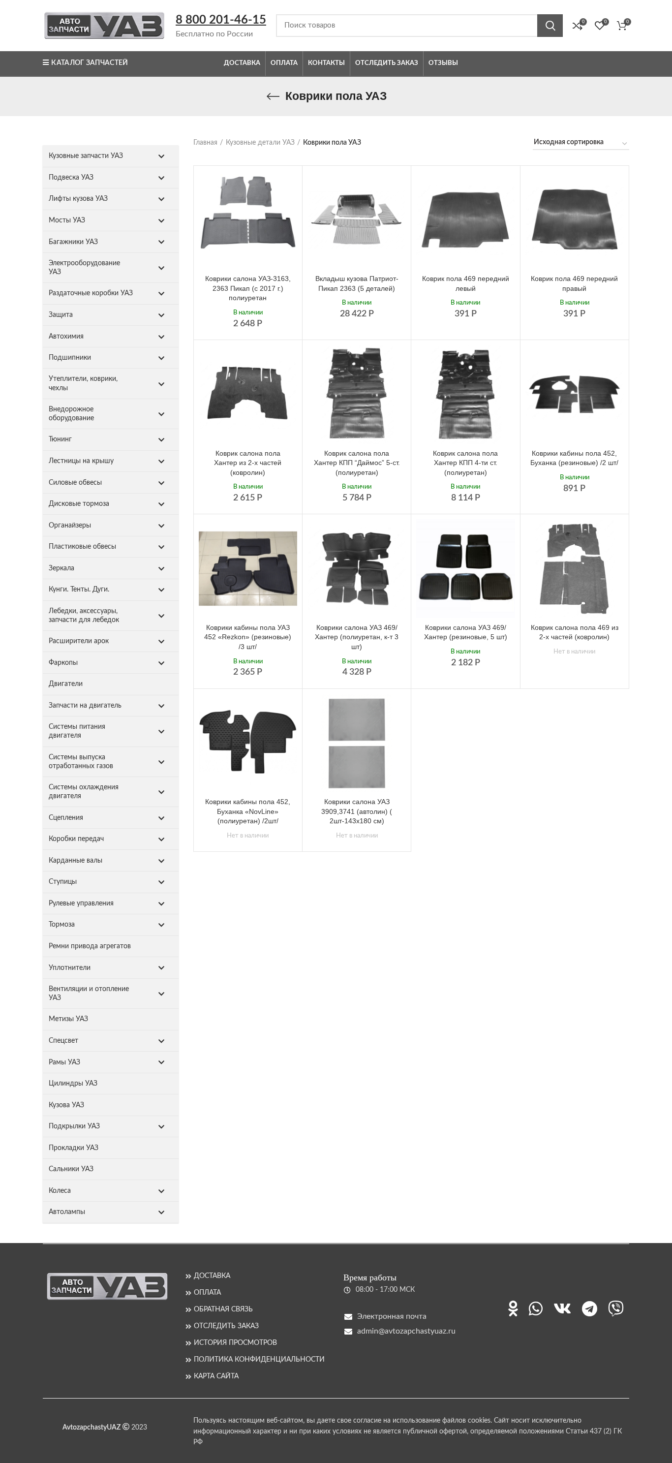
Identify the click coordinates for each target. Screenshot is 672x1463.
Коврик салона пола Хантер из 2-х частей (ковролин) (247, 462)
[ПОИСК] (550, 25)
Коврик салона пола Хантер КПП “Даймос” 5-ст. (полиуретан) (357, 462)
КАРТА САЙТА (216, 1376)
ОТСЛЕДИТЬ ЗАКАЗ (226, 1326)
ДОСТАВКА (212, 1276)
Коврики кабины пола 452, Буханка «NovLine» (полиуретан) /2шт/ (247, 811)
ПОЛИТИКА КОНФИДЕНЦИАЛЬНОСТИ (259, 1359)
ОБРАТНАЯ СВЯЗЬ (223, 1309)
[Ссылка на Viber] (616, 1308)
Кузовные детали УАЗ (260, 142)
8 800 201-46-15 (221, 20)
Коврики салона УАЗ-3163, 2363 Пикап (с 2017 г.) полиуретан (248, 288)
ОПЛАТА (207, 1292)
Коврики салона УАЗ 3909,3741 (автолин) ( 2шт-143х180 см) (356, 811)
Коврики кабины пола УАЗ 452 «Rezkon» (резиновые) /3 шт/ (247, 637)
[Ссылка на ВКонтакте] (562, 1308)
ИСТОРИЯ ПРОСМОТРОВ (235, 1342)
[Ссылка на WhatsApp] (535, 1308)
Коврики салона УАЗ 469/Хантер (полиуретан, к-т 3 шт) (356, 637)
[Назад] (273, 96)
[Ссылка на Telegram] (590, 1308)
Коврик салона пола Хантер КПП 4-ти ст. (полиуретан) (465, 462)
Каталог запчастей (89, 63)
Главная (205, 142)
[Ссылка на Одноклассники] (513, 1308)
